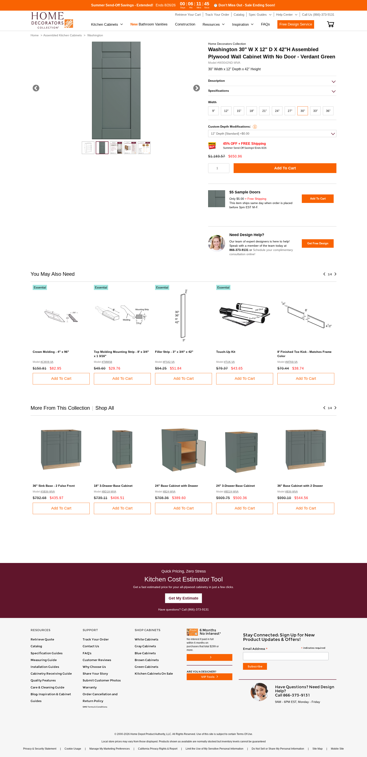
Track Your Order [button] (217, 14)
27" (290, 111)
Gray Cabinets (145, 646)
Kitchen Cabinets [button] (104, 25)
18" (252, 111)
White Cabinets (146, 639)
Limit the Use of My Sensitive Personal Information (214, 748)
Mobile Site (337, 748)
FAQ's (87, 653)
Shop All (104, 408)
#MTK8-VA (291, 361)
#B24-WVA (169, 491)
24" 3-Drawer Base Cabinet (235, 485)
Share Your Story (95, 673)
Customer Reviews (97, 660)
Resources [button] (211, 25)
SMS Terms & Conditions (95, 707)
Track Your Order (96, 639)
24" (277, 111)
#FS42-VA (169, 361)
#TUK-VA (229, 361)
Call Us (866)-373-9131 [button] (318, 14)
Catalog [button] (239, 14)
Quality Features (43, 680)
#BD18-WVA (109, 491)
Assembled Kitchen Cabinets (62, 35)
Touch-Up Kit (225, 351)
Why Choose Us (94, 667)
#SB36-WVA (48, 491)
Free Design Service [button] (295, 24)
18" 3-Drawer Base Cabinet (113, 485)
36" (328, 111)
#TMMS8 (107, 361)
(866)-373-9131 (198, 609)
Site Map (317, 748)
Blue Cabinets (145, 653)
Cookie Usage (73, 748)
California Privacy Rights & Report (157, 748)
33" (315, 111)
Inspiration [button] (240, 25)
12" (226, 111)
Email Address (284, 648)
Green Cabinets (146, 667)
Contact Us (91, 646)
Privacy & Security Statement (39, 748)
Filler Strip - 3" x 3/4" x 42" (174, 351)
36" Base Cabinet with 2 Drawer (300, 485)
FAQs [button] (265, 24)
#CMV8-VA (47, 361)
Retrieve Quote (42, 639)
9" (213, 111)
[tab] (272, 81)
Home (35, 35)
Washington (95, 35)
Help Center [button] (284, 14)
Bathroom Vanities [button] (149, 24)
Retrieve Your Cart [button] (188, 14)
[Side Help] (254, 126)
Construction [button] (185, 24)
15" (239, 111)
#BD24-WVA (231, 491)
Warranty (90, 687)
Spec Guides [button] (258, 14)
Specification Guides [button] (46, 653)
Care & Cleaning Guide (47, 687)
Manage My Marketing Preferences (109, 748)
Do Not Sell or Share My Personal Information (278, 748)
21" (264, 111)
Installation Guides (45, 667)
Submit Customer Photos (102, 680)
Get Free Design (317, 243)
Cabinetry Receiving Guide (51, 673)
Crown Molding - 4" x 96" (51, 351)
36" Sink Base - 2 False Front (54, 485)
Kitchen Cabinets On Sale (154, 673)
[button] (330, 24)
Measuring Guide (44, 660)
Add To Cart (285, 168)
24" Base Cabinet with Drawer (176, 485)
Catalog (36, 646)
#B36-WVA (291, 491)
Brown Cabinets (147, 660)
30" (303, 111)
